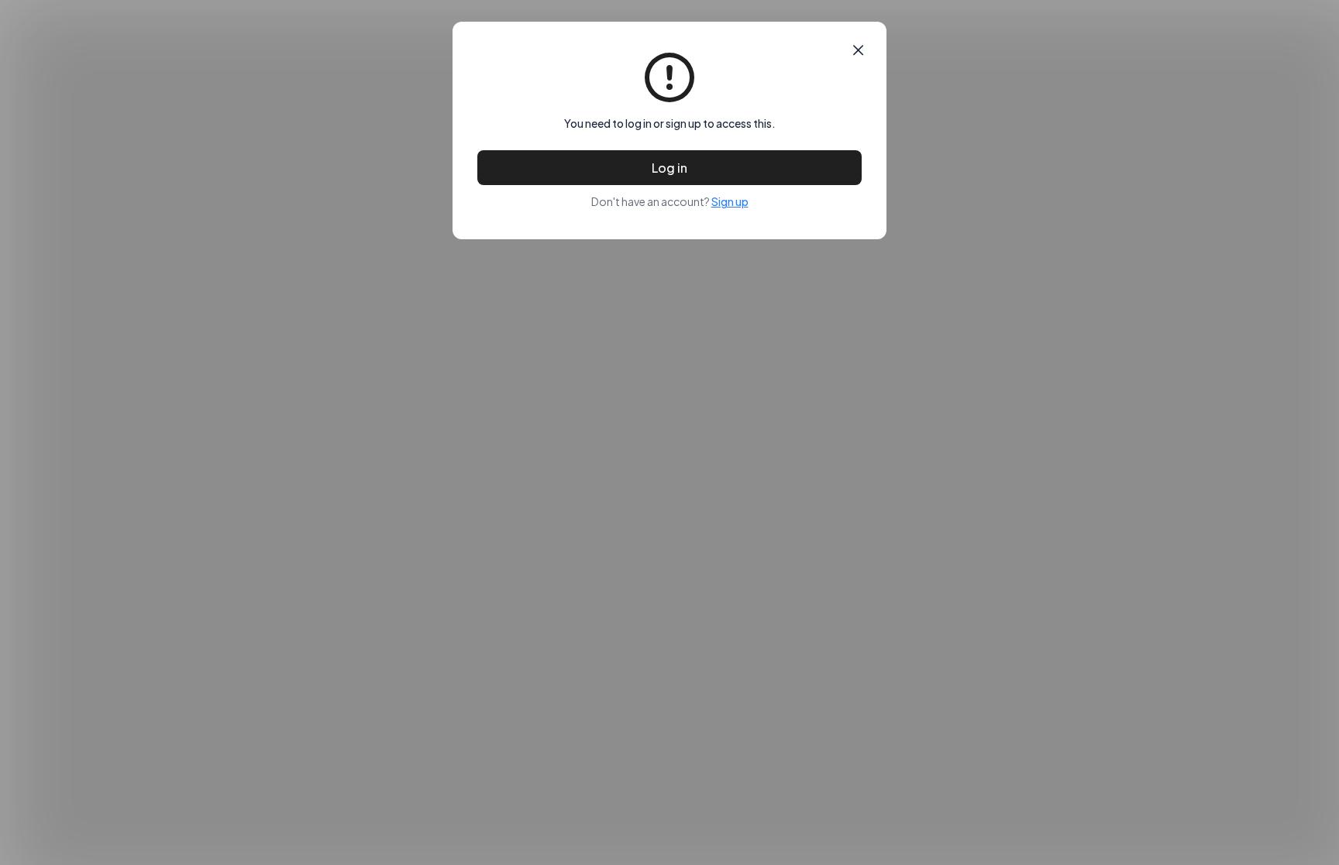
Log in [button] (669, 168)
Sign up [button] (730, 201)
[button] (858, 50)
